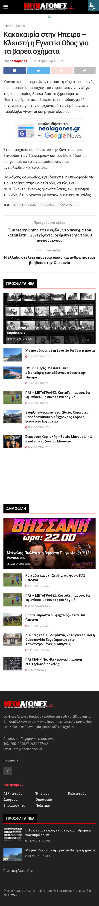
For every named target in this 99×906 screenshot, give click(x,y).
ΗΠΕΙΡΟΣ (48, 204)
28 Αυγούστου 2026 (38, 403)
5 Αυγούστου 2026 (19, 564)
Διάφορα (10, 799)
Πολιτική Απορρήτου (19, 871)
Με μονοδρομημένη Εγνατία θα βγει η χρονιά (60, 350)
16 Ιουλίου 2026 (36, 670)
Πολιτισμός (77, 793)
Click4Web (10, 895)
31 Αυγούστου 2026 (20, 339)
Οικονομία (44, 799)
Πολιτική (43, 805)
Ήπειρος (20, 26)
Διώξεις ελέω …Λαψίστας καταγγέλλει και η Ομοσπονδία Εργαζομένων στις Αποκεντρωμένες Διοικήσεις (60, 639)
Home (7, 26)
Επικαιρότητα (14, 805)
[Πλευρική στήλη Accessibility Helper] (93, 5)
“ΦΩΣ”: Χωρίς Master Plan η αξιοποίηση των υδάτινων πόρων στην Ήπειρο (55, 372)
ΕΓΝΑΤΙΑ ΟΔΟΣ (25, 204)
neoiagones (18, 61)
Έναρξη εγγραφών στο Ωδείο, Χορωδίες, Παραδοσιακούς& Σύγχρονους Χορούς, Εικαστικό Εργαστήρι (57, 417)
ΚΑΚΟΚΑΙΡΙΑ (69, 204)
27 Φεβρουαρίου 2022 (49, 61)
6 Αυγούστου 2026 (38, 586)
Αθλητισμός (12, 793)
